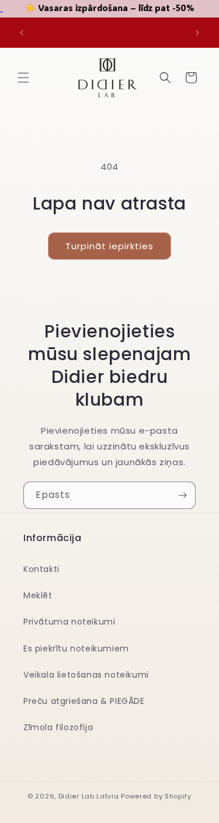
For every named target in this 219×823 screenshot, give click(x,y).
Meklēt (38, 595)
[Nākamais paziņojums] (197, 33)
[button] (23, 77)
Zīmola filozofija (58, 727)
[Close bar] (211, 7)
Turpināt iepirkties (109, 246)
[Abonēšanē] (182, 495)
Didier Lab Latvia (88, 796)
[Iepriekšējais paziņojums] (21, 33)
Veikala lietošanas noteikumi (86, 675)
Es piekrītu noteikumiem (76, 648)
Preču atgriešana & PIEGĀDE (84, 701)
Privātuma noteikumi (69, 621)
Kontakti (41, 569)
